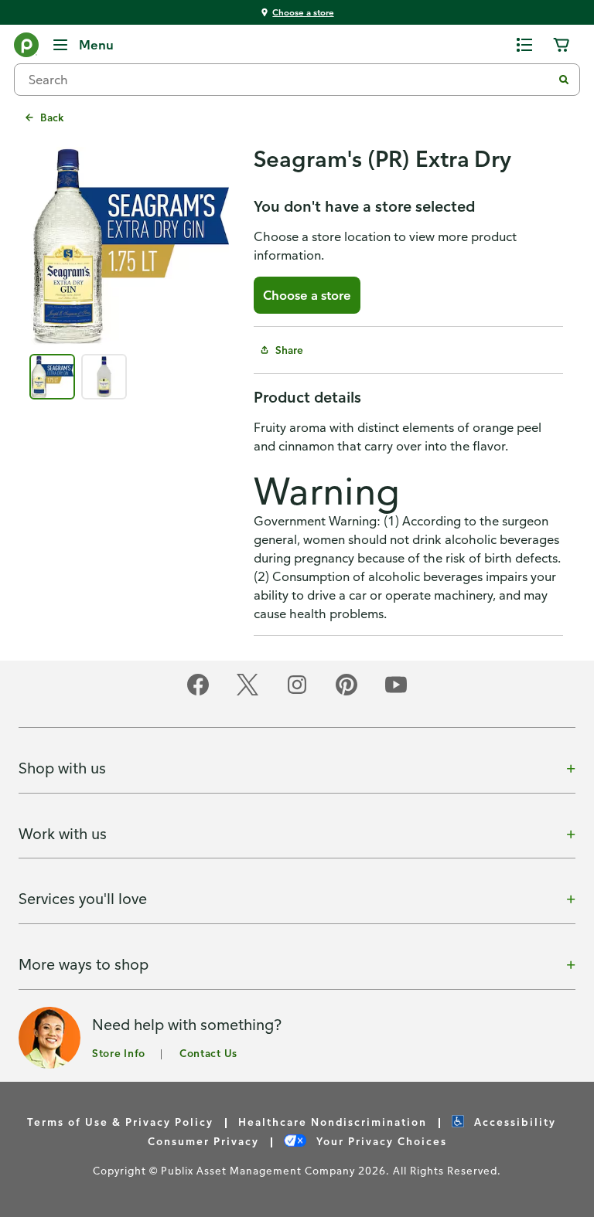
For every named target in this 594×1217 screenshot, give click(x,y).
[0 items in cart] (561, 44)
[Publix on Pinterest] (346, 692)
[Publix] (26, 47)
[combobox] (289, 79)
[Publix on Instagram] (297, 692)
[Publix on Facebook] (198, 692)
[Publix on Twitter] (247, 692)
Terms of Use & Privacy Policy (120, 1121)
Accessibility (513, 1121)
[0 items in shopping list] (524, 44)
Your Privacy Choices (379, 1140)
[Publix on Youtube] (396, 692)
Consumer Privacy (203, 1140)
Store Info (118, 1052)
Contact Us (208, 1052)
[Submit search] (563, 79)
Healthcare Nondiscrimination (332, 1121)
